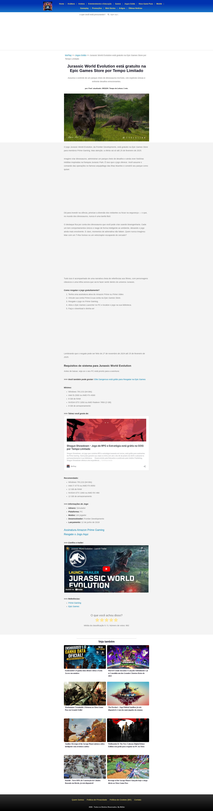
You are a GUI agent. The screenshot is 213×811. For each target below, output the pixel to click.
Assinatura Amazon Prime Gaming (84, 529)
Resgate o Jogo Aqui (76, 534)
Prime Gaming (74, 603)
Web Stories (110, 8)
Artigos (122, 8)
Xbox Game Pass (146, 4)
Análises (71, 4)
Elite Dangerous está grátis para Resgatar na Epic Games (120, 379)
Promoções (97, 8)
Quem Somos (78, 800)
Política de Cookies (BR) (120, 800)
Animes (81, 4)
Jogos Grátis (129, 4)
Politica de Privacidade (97, 800)
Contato (137, 800)
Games (118, 4)
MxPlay (68, 55)
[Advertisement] (106, 33)
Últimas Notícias (135, 8)
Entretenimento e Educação (100, 4)
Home (61, 4)
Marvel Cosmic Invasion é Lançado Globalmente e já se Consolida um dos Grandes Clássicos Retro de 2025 (128, 673)
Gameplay (84, 8)
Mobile (159, 4)
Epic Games (73, 606)
